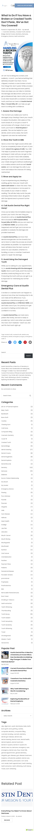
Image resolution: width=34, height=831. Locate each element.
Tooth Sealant (5, 618)
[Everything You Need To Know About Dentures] (17, 798)
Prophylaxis (4, 582)
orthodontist (11, 758)
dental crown (16, 739)
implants (4, 758)
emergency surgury (19, 336)
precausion (17, 761)
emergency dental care (9, 750)
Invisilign (4, 525)
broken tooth (8, 334)
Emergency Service (7, 36)
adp (2, 726)
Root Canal (4, 596)
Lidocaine (4, 532)
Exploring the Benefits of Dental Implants (14, 380)
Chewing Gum (5, 424)
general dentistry (21, 753)
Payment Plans (6, 564)
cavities (20, 729)
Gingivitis (4, 507)
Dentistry (18, 34)
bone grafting (13, 729)
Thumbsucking (6, 610)
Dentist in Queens (7, 745)
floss (18, 750)
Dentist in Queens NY (20, 745)
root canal (24, 761)
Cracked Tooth (20, 32)
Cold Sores (4, 428)
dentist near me (6, 747)
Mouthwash (5, 546)
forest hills (24, 750)
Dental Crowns (10, 34)
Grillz (2, 510)
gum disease (12, 755)
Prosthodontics (6, 585)
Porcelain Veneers (7, 575)
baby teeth (27, 726)
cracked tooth (17, 334)
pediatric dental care (22, 758)
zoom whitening (11, 769)
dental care (25, 334)
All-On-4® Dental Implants (9, 407)
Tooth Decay (5, 614)
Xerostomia (5, 643)
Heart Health (5, 521)
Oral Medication (6, 557)
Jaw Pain (4, 528)
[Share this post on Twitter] (15, 342)
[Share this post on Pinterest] (25, 342)
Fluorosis (4, 503)
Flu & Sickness (5, 496)
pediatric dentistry (7, 761)
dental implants (6, 742)
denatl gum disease (7, 737)
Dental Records (6, 464)
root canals (5, 763)
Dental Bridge (5, 446)
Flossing (3, 492)
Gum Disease (5, 514)
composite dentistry (7, 731)
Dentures (25, 34)
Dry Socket (4, 485)
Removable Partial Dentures (10, 593)
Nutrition (4, 550)
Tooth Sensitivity (6, 625)
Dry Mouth (4, 482)
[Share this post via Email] (30, 342)
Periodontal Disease (7, 571)
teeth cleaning (26, 763)
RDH (2, 589)
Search (3, 352)
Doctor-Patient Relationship (10, 478)
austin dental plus (17, 726)
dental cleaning (6, 449)
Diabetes (4, 475)
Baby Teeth (5, 410)
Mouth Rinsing (5, 539)
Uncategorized (6, 636)
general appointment (8, 753)
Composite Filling (6, 432)
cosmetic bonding (7, 734)
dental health (25, 739)
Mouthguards (5, 543)
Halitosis (3, 517)
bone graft (4, 729)
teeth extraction (19, 36)
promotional (5, 578)
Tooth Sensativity (6, 621)
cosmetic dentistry (20, 734)
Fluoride (3, 500)
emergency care (24, 747)
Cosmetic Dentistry (9, 32)
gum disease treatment (24, 755)
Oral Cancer (5, 553)
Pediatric (4, 568)
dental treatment (17, 742)
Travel (3, 632)
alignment (7, 726)
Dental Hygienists (6, 457)
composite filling (20, 731)
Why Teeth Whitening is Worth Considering (15, 377)
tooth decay (27, 766)
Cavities (3, 421)
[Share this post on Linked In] (20, 342)
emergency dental (6, 336)
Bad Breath (4, 414)
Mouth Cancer (6, 535)
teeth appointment (15, 763)
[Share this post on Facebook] (10, 342)
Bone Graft (4, 417)
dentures (15, 747)
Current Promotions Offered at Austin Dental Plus (17, 373)
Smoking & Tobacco (7, 600)
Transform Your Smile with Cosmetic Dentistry (16, 375)
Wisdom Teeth (6, 639)
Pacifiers (4, 560)
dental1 (26, 30)
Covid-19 (4, 439)
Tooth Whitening (6, 628)
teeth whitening (17, 766)
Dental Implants (6, 460)
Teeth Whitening (6, 607)
